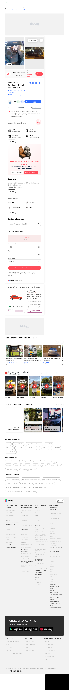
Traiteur (37, 579)
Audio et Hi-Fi (53, 536)
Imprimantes (52, 528)
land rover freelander (31, 491)
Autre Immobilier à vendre (26, 525)
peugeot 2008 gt (49, 444)
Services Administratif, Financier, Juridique (40, 553)
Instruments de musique (54, 587)
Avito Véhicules (37, 8)
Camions (8, 529)
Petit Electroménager (54, 554)
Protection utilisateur (29, 668)
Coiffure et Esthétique (40, 544)
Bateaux (8, 544)
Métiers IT (37, 515)
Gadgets (51, 526)
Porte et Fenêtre (53, 574)
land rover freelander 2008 (12, 483)
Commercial (37, 520)
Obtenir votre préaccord (23, 268)
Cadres (36, 513)
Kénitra (34, 465)
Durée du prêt (11, 258)
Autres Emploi (38, 523)
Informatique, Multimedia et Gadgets (54, 509)
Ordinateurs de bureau (54, 521)
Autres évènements (39, 585)
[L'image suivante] (40, 53)
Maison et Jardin (54, 551)
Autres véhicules (11, 547)
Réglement (40, 668)
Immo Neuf (9, 644)
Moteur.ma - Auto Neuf (12, 641)
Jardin (51, 576)
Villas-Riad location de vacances (25, 572)
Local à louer (23, 542)
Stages (36, 565)
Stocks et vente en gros (55, 604)
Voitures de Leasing (10, 515)
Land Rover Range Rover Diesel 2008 (30, 479)
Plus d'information (17, 172)
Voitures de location (10, 513)
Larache (59, 465)
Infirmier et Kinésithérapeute (41, 546)
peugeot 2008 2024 (56, 448)
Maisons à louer (24, 534)
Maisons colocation (25, 556)
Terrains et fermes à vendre (27, 523)
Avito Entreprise (29, 650)
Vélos (8, 520)
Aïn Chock (30, 8)
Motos (8, 518)
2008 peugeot (9, 448)
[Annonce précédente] (56, 342)
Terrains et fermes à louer (26, 544)
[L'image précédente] (9, 53)
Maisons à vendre (24, 513)
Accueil (8, 8)
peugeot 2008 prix (43, 448)
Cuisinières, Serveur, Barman (41, 541)
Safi (15, 469)
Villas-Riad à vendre (25, 515)
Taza (19, 469)
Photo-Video (52, 533)
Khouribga (52, 465)
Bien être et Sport (55, 597)
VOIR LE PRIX (36, 311)
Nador (48, 461)
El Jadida (15, 465)
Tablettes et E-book (54, 516)
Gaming (51, 523)
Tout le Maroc (15, 8)
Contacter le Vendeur (34, 101)
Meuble (51, 564)
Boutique (47, 653)
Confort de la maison (54, 559)
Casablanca (23, 8)
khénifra (45, 465)
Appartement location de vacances (26, 566)
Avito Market (29, 647)
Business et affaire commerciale (40, 571)
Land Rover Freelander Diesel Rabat (51, 479)
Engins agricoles (9, 542)
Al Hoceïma (28, 461)
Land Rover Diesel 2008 (27, 483)
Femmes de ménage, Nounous (40, 528)
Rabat (20, 461)
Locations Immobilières (24, 528)
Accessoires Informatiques (55, 541)
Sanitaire (52, 581)
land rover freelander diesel (12, 479)
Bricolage (52, 579)
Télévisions (52, 531)
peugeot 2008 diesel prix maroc (34, 444)
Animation (37, 577)
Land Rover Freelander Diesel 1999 (37, 487)
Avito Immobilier (30, 644)
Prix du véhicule (12, 243)
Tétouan (25, 469)
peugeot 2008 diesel (18, 444)
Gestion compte (49, 647)
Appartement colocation (26, 553)
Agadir (15, 461)
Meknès (42, 461)
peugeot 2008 (18, 448)
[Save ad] (21, 347)
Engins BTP (8, 539)
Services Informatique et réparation (40, 550)
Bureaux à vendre (24, 518)
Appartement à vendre (26, 510)
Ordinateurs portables (54, 518)
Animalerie (53, 584)
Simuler (39, 74)
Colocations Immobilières (24, 550)
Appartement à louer (25, 532)
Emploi (37, 507)
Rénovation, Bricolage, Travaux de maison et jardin (41, 535)
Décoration (52, 566)
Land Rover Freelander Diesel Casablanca (16, 487)
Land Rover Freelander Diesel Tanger (44, 483)
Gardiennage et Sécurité (40, 531)
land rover (8, 444)
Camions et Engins (11, 527)
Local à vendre (24, 520)
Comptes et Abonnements (55, 538)
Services (37, 525)
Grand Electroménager (55, 556)
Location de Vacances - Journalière (27, 562)
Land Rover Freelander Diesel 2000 (14, 491)
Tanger (54, 461)
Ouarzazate (9, 469)
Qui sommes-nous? (50, 668)
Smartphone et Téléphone (55, 513)
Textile (51, 569)
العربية (61, 501)
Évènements (38, 574)
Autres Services (38, 556)
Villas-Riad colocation (25, 558)
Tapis (51, 571)
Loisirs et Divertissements (54, 591)
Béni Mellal (8, 465)
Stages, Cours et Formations (40, 560)
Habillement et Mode (56, 595)
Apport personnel (12, 251)
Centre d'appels (38, 510)
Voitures (45, 8)
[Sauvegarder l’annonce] (41, 40)
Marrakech (35, 461)
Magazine (9, 650)
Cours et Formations (39, 563)
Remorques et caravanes (11, 532)
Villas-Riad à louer (25, 537)
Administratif (38, 518)
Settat (30, 469)
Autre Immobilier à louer (26, 547)
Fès (29, 465)
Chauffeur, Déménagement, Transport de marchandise (41, 538)
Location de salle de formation (41, 568)
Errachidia (23, 465)
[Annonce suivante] (61, 342)
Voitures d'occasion (53, 8)
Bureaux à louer (24, 539)
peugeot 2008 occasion (31, 448)
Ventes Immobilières (26, 507)
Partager (34, 40)
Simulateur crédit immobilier (14, 653)
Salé (35, 469)
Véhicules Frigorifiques (11, 537)
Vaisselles (52, 561)
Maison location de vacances (27, 569)
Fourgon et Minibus (10, 534)
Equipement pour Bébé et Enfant (56, 548)
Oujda (39, 465)
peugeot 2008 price (11, 452)
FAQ (46, 659)
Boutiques (9, 647)
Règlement (48, 641)
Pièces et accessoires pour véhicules (12, 523)
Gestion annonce (49, 644)
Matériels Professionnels (54, 600)
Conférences (38, 582)
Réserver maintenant (31, 172)
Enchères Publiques (55, 608)
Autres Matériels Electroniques (53, 544)
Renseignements (49, 656)
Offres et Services (50, 650)
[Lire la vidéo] (10, 386)
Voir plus (11, 141)
